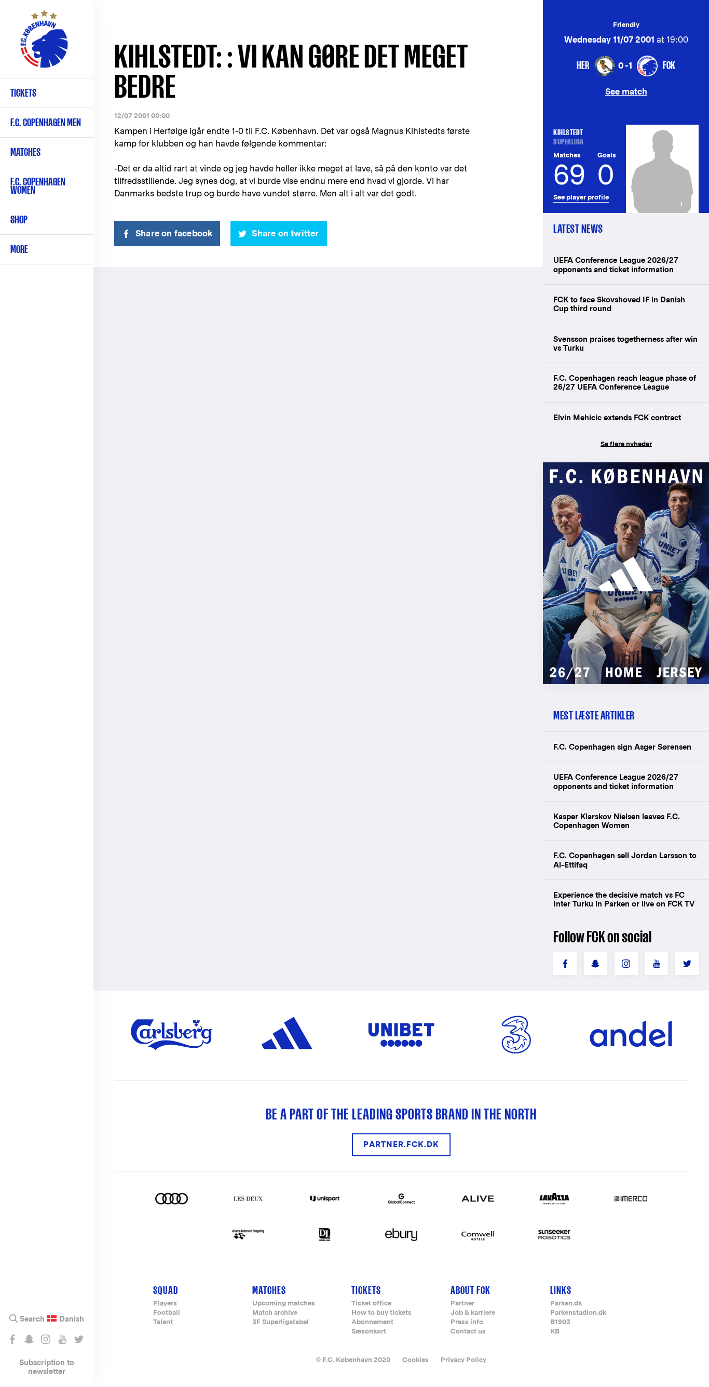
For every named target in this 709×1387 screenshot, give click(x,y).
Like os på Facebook (12, 1339)
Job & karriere (473, 1313)
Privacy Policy (463, 1360)
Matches (25, 152)
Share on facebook (173, 233)
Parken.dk (566, 1303)
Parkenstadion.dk (578, 1313)
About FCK (470, 1290)
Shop (19, 219)
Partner (462, 1303)
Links (560, 1290)
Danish (71, 1319)
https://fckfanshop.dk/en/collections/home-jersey (626, 473)
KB (555, 1331)
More (19, 249)
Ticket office (371, 1303)
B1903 (560, 1322)
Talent (163, 1322)
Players (165, 1303)
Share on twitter (285, 233)
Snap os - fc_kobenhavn (29, 1339)
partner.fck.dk (401, 1144)
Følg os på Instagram (45, 1339)
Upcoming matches (283, 1303)
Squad (165, 1290)
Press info (467, 1322)
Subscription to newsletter (46, 1367)
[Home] (44, 44)
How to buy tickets (381, 1313)
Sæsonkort (368, 1331)
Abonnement (372, 1322)
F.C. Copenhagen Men (45, 122)
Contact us (468, 1331)
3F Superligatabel (280, 1322)
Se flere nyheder (626, 444)
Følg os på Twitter (79, 1339)
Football (166, 1313)
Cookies (415, 1360)
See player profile (581, 197)
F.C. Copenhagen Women (37, 186)
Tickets (23, 93)
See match (626, 91)
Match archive (274, 1313)
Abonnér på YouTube (62, 1339)
